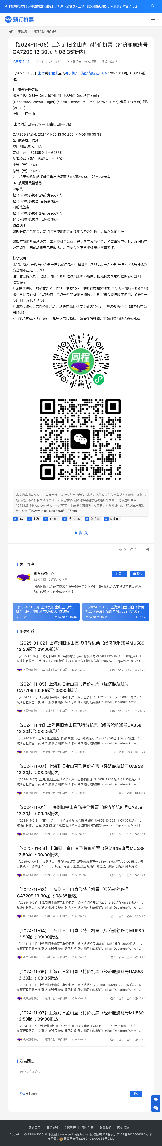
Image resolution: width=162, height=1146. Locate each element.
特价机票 (71, 73)
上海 (41, 73)
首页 (11, 31)
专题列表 (70, 1127)
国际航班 (52, 1127)
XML (111, 1138)
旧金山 (53, 73)
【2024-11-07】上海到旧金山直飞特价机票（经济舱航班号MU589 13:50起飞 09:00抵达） (80, 1015)
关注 (121, 573)
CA (104, 73)
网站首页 (34, 1127)
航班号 (97, 73)
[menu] (153, 19)
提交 (135, 1093)
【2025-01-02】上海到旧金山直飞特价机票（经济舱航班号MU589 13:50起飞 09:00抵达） (80, 646)
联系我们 (105, 1127)
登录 (22, 1093)
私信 (139, 573)
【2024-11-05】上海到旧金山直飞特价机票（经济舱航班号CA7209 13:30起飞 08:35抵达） (73, 687)
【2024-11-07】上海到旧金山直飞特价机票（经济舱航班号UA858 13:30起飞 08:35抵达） (80, 769)
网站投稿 (123, 1127)
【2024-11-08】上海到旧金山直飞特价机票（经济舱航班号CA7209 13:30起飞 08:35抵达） (73, 892)
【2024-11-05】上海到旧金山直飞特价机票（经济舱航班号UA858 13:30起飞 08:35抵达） (80, 974)
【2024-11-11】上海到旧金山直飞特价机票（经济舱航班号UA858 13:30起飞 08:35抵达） (79, 728)
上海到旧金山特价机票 (81, 61)
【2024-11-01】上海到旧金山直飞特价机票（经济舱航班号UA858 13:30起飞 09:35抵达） (79, 810)
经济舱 (87, 73)
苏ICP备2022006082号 (132, 1134)
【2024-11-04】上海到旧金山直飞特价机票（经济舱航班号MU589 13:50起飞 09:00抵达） (80, 933)
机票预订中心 (21, 61)
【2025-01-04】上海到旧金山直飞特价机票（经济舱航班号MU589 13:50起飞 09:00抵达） (81, 851)
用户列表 (88, 1127)
